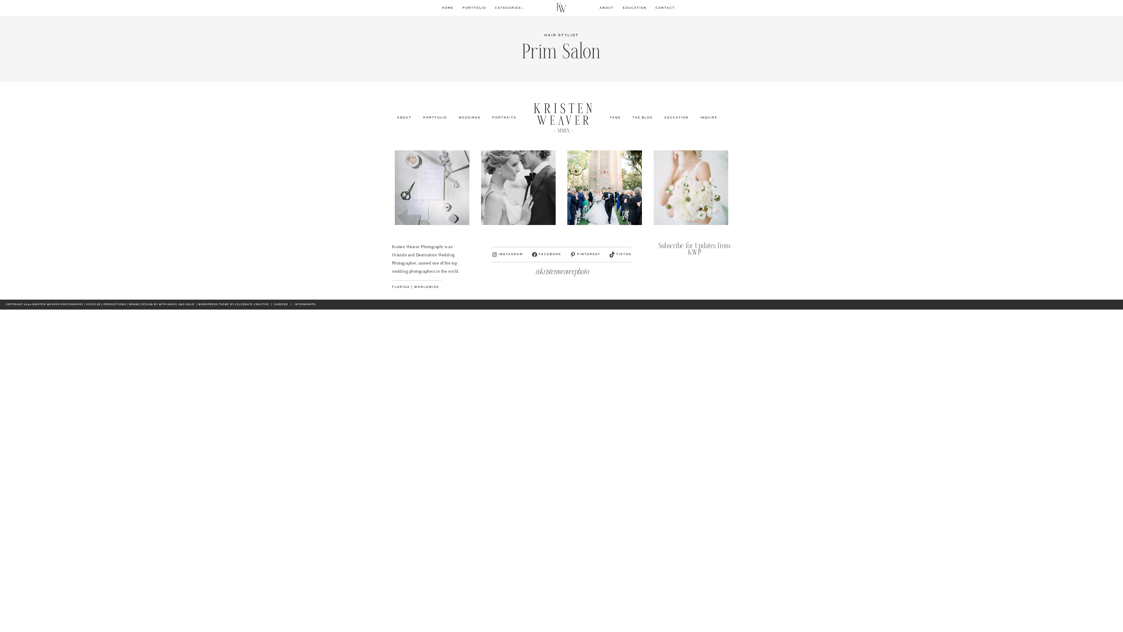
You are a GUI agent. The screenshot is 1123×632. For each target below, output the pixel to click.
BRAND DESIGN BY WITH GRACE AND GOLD (161, 304)
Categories (508, 7)
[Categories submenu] (522, 8)
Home (448, 7)
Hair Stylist (561, 35)
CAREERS (281, 304)
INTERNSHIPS (305, 304)
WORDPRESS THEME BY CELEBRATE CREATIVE (233, 304)
